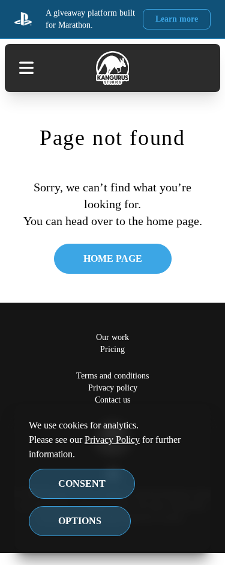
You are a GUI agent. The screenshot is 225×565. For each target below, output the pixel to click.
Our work (112, 337)
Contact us (112, 400)
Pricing (112, 349)
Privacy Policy (120, 439)
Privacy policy (112, 388)
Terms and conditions (113, 376)
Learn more (176, 19)
